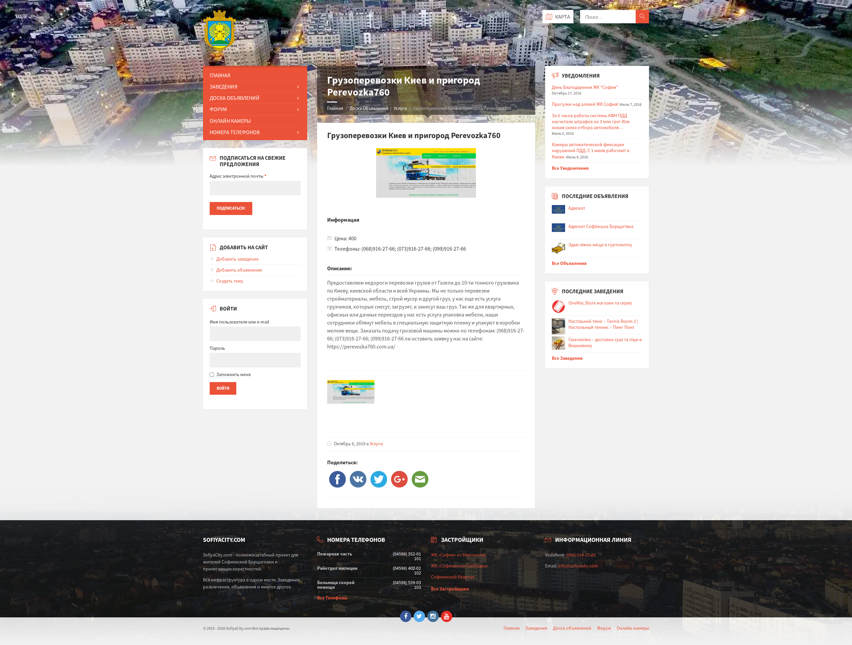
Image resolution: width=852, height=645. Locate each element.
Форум (218, 109)
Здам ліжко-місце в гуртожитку (600, 245)
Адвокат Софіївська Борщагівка (600, 226)
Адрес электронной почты (238, 176)
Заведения (223, 86)
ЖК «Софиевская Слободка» (459, 566)
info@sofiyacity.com (578, 566)
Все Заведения (567, 358)
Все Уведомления (570, 168)
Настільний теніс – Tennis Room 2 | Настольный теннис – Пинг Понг (603, 324)
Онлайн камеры (633, 628)
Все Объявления (569, 263)
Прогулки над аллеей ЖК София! (585, 104)
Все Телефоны (332, 598)
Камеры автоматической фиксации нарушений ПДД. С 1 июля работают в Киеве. (590, 150)
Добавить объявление (239, 270)
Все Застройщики (450, 589)
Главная (335, 108)
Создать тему (229, 281)
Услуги (400, 108)
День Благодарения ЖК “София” (585, 87)
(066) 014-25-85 (581, 555)
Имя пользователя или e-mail (239, 322)
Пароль (217, 348)
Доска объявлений (572, 628)
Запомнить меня (233, 374)
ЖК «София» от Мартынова (458, 555)
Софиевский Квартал (452, 577)
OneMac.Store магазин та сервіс (600, 303)
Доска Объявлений (368, 108)
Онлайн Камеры (230, 120)
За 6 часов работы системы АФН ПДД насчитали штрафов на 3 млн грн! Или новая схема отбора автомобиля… (591, 121)
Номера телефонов (235, 132)
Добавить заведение (237, 259)
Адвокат (576, 208)
